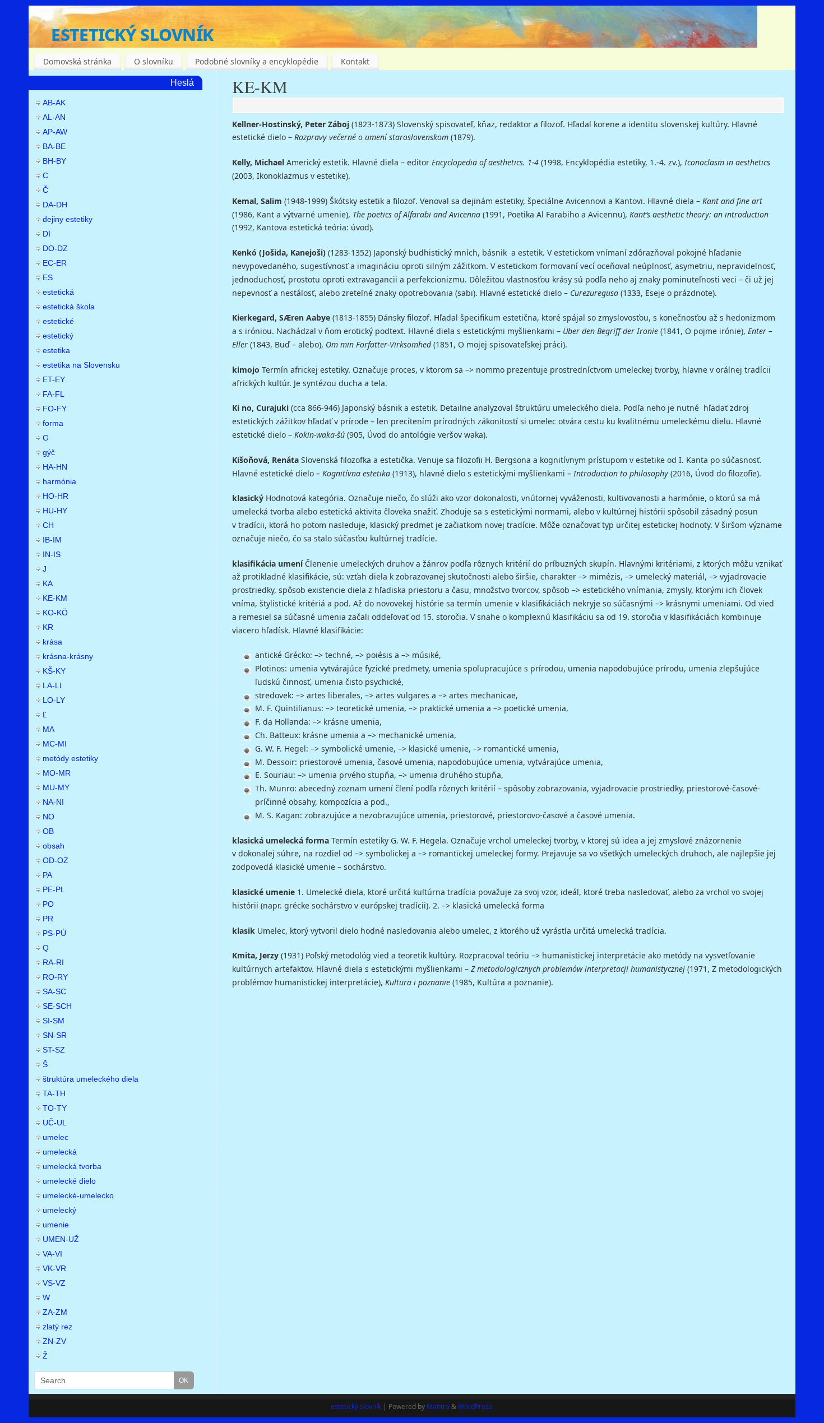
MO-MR (57, 772)
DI (46, 233)
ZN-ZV (54, 1341)
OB (48, 831)
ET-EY (54, 379)
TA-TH (54, 1093)
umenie (56, 1224)
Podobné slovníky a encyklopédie (256, 61)
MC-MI (55, 743)
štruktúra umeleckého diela (90, 1078)
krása (52, 641)
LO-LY (54, 700)
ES (48, 277)
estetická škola (69, 306)
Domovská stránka (77, 61)
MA (48, 729)
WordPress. (476, 1406)
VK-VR (54, 1268)
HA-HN (55, 466)
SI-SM (53, 1020)
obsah (53, 845)
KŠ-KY (54, 670)
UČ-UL (55, 1122)
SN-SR (55, 1035)
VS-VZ (54, 1282)
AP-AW (55, 131)
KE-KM (260, 86)
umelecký (59, 1210)
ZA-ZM (55, 1312)
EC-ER (55, 262)
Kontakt (355, 61)
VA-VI (52, 1253)
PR (48, 918)
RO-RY (55, 976)
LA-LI (52, 685)
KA (48, 583)
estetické (58, 321)
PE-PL (54, 889)
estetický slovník (132, 33)
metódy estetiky (70, 758)
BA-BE (54, 146)
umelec (55, 1137)
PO (48, 904)
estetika (56, 350)
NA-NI (53, 802)
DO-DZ (55, 248)
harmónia (59, 481)
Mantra (438, 1406)
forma (53, 423)
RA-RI (53, 962)
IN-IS (52, 554)
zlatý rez (57, 1326)
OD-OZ (55, 860)
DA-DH (55, 204)
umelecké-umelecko (78, 1195)
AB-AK (54, 102)
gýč (49, 452)
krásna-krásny (68, 656)
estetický (58, 335)
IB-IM (52, 539)
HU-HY (55, 510)
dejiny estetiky (67, 219)
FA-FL (53, 394)
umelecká (60, 1151)
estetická (58, 292)
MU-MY (56, 787)
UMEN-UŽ (61, 1239)
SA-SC (54, 991)
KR (48, 627)
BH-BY (54, 160)
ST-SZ (54, 1049)
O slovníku (153, 61)
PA (47, 874)
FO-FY (55, 408)
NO (48, 816)
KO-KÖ (55, 612)
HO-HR (55, 496)
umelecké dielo (69, 1180)
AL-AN (54, 117)
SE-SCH (57, 1006)
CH (48, 525)
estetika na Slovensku (81, 364)
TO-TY (55, 1108)
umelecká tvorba (72, 1166)
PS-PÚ (54, 933)
